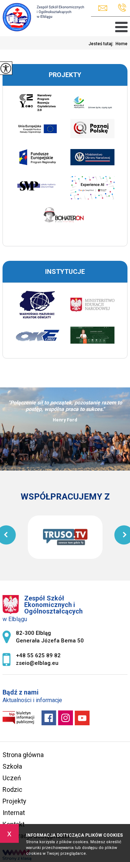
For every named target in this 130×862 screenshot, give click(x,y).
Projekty (14, 801)
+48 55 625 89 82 (120, 8)
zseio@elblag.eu (104, 8)
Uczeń (12, 778)
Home (121, 44)
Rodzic (12, 789)
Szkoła (12, 766)
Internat (14, 812)
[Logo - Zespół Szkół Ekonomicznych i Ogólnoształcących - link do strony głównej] (42, 17)
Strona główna (23, 755)
